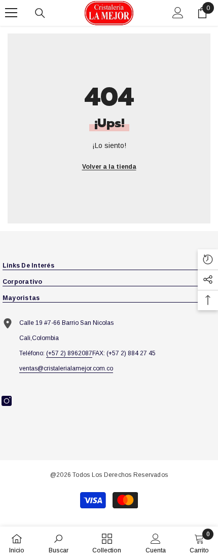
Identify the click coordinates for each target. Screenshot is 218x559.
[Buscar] (40, 13)
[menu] (11, 13)
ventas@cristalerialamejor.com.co (66, 368)
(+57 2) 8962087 (69, 353)
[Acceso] (178, 12)
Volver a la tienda (109, 166)
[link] (58, 543)
